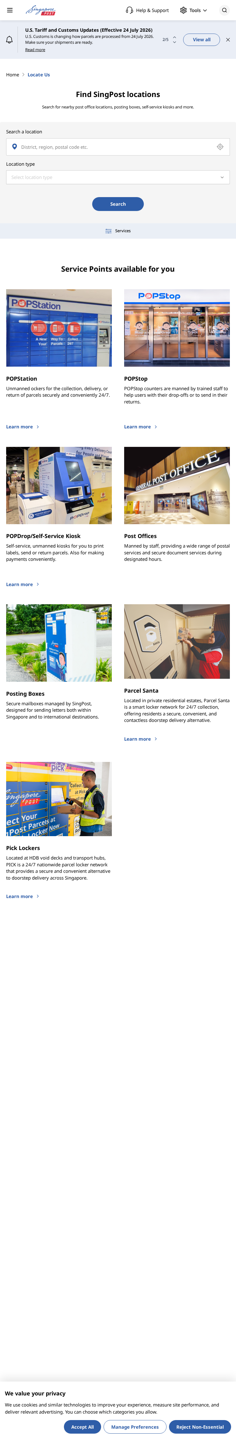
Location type (20, 164)
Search (118, 204)
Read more (35, 49)
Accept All (82, 1427)
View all (201, 39)
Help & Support (152, 10)
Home (12, 74)
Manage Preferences (135, 1427)
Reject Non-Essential (200, 1427)
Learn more (19, 426)
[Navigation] (10, 10)
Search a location (24, 131)
